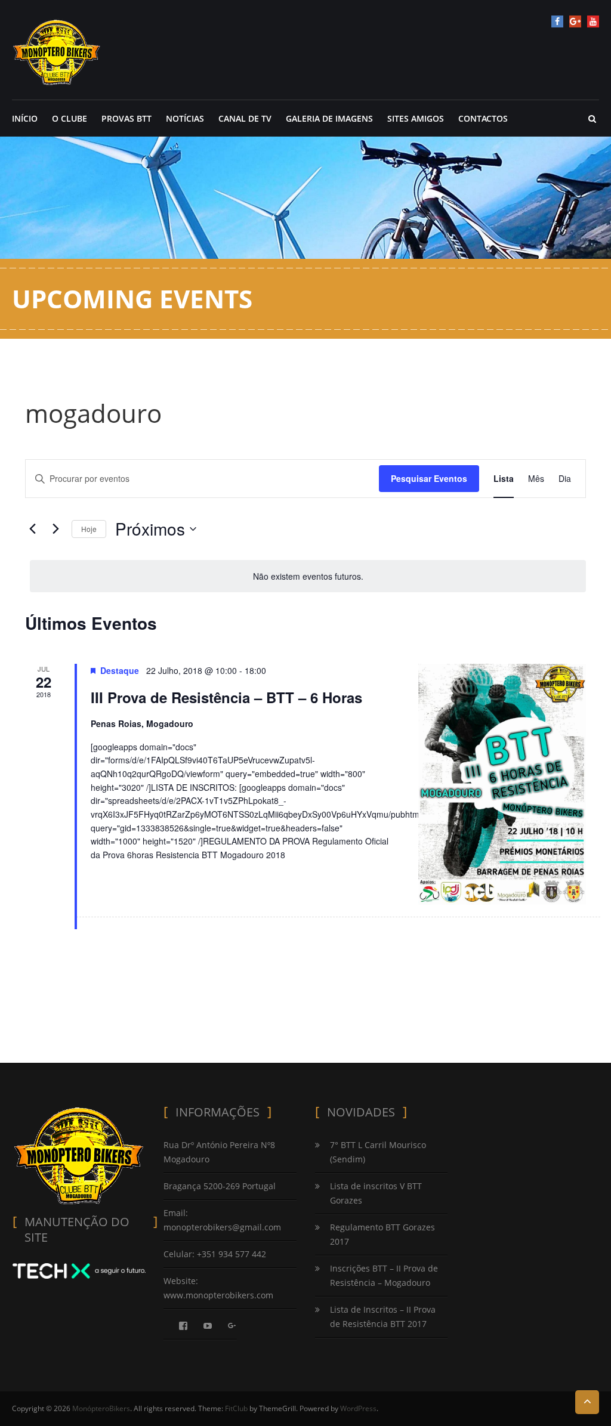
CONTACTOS (483, 118)
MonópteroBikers (101, 1408)
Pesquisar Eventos (429, 478)
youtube (593, 21)
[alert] (308, 576)
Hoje (89, 529)
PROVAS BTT (126, 118)
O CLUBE (69, 118)
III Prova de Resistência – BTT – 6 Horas (226, 697)
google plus (575, 21)
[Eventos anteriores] (32, 529)
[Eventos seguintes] (55, 529)
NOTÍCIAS (185, 118)
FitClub (236, 1408)
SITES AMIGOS (415, 118)
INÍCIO (25, 118)
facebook (557, 21)
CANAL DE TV (244, 118)
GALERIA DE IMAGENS (329, 118)
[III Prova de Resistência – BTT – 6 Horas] (502, 784)
